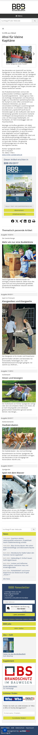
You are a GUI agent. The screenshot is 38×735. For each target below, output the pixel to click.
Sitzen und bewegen (12, 377)
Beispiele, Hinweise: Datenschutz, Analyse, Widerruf (18, 619)
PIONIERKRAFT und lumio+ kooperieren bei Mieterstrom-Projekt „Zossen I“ (16, 573)
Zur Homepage (8, 688)
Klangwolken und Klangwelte (17, 301)
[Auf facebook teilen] (13, 222)
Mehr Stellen (19, 628)
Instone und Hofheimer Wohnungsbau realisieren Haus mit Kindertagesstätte (15, 565)
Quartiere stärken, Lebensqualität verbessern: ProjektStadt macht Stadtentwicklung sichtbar (17, 540)
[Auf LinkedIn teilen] (25, 222)
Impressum (30, 728)
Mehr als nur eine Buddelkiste (17, 242)
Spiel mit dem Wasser (13, 472)
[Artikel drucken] (34, 221)
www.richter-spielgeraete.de (12, 155)
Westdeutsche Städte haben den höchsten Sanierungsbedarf (18, 554)
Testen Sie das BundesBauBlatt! (14, 654)
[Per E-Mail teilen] (29, 221)
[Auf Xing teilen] (21, 222)
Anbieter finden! (20, 718)
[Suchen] (35, 20)
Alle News (6, 579)
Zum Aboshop (8, 656)
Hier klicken (21, 609)
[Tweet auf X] (17, 222)
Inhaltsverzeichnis (19, 214)
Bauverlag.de (5, 733)
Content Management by (10, 731)
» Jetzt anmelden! (19, 615)
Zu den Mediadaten (10, 686)
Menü (20, 16)
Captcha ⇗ (27, 611)
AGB (12, 728)
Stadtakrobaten (10, 425)
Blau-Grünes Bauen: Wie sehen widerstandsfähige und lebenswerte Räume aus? (18, 548)
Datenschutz (20, 728)
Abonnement (19, 210)
